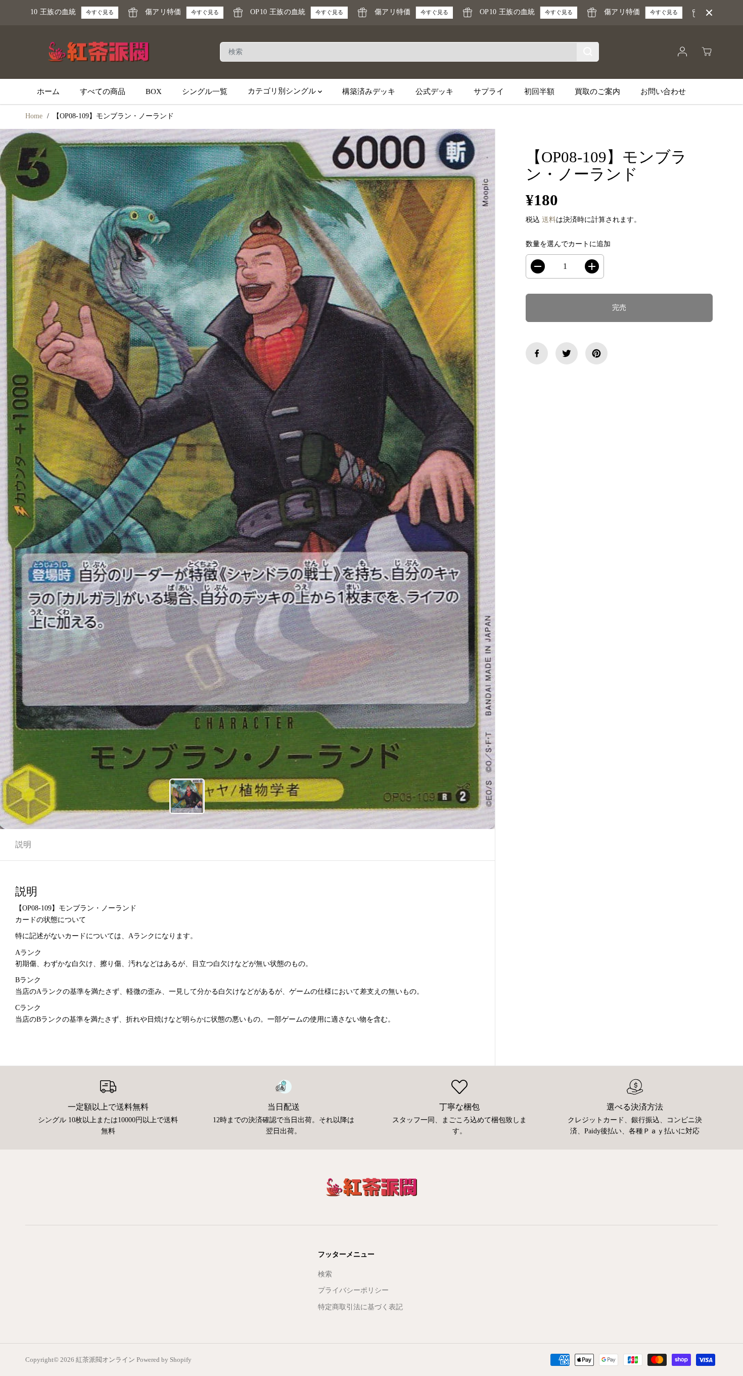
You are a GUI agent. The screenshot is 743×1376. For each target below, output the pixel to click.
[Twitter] (566, 353)
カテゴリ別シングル (283, 91)
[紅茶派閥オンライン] (98, 52)
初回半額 (539, 91)
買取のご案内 (597, 91)
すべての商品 (102, 91)
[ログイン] (682, 51)
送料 (549, 219)
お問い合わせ (663, 91)
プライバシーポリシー (353, 1290)
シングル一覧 (204, 91)
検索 (325, 1274)
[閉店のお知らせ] (709, 12)
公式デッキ (434, 91)
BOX (154, 91)
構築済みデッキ (368, 91)
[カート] (706, 51)
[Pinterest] (596, 353)
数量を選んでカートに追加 (568, 244)
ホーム (48, 91)
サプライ (489, 91)
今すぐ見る (80, 12)
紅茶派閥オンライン (105, 1359)
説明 (23, 844)
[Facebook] (537, 353)
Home (33, 116)
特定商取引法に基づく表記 (360, 1307)
